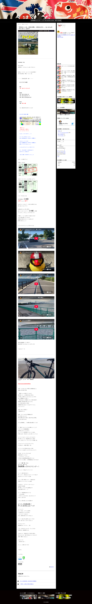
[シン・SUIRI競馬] (66, 113)
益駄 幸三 (52, 566)
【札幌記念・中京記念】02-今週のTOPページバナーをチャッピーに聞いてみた (68, 86)
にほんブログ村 (60, 37)
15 (64, 151)
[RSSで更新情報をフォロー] (73, 1)
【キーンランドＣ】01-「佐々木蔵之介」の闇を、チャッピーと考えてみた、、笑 (68, 72)
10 (58, 151)
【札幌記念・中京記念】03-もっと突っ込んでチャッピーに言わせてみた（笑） (68, 81)
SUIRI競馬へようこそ (36, 20)
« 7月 (58, 156)
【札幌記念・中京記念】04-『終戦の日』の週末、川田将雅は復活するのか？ (68, 77)
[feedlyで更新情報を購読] (71, 1)
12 (61, 151)
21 (63, 152)
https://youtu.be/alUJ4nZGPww (24, 383)
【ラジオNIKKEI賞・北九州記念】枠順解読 (28, 581)
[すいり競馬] (28, 598)
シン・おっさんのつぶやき (48, 20)
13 (62, 151)
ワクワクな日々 (51, 30)
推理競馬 (21, 2)
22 (64, 152)
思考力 (59, 131)
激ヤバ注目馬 (58, 20)
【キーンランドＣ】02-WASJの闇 (67, 66)
